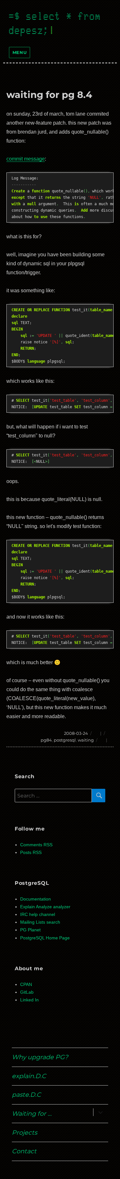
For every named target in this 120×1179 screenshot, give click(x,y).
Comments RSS (36, 844)
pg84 (46, 740)
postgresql (65, 740)
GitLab (27, 992)
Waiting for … (32, 1113)
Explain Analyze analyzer (45, 906)
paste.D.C (26, 1094)
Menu (19, 52)
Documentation (35, 899)
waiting (86, 740)
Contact (24, 1151)
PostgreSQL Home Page (45, 938)
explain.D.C (29, 1076)
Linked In (29, 1000)
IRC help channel (37, 914)
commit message (25, 159)
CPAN (26, 984)
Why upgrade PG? (40, 1057)
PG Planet (30, 930)
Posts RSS (31, 852)
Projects (24, 1132)
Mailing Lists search (40, 922)
